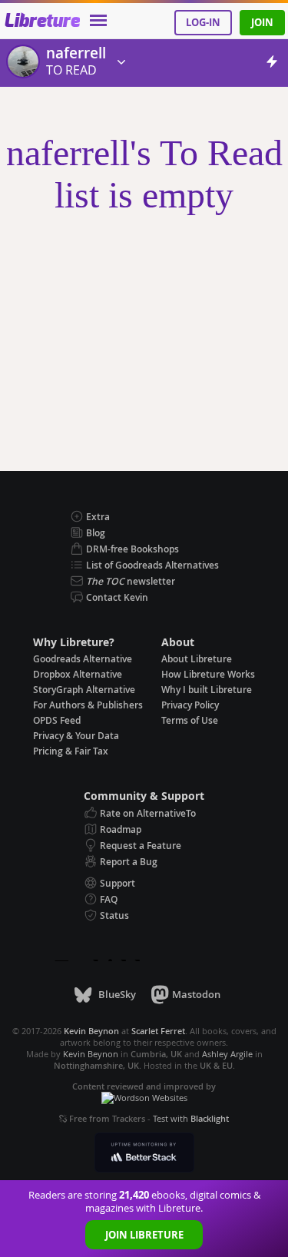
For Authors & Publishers (88, 704)
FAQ (109, 899)
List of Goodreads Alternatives (152, 565)
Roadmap (120, 829)
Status (114, 915)
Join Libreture (144, 1235)
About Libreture (196, 658)
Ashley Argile (227, 1054)
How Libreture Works (208, 674)
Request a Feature (140, 845)
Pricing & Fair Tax (70, 751)
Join (262, 22)
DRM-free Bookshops (132, 549)
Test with (191, 1118)
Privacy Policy (190, 704)
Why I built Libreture (206, 689)
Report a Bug (128, 861)
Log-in (203, 22)
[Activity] (271, 64)
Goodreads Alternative (82, 658)
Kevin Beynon (90, 1054)
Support (117, 883)
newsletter (130, 581)
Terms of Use (189, 720)
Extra (98, 516)
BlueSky (117, 994)
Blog (95, 532)
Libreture (42, 21)
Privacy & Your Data (76, 735)
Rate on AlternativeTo (148, 813)
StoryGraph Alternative (84, 689)
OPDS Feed (57, 720)
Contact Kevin (117, 597)
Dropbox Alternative (77, 674)
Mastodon (196, 994)
